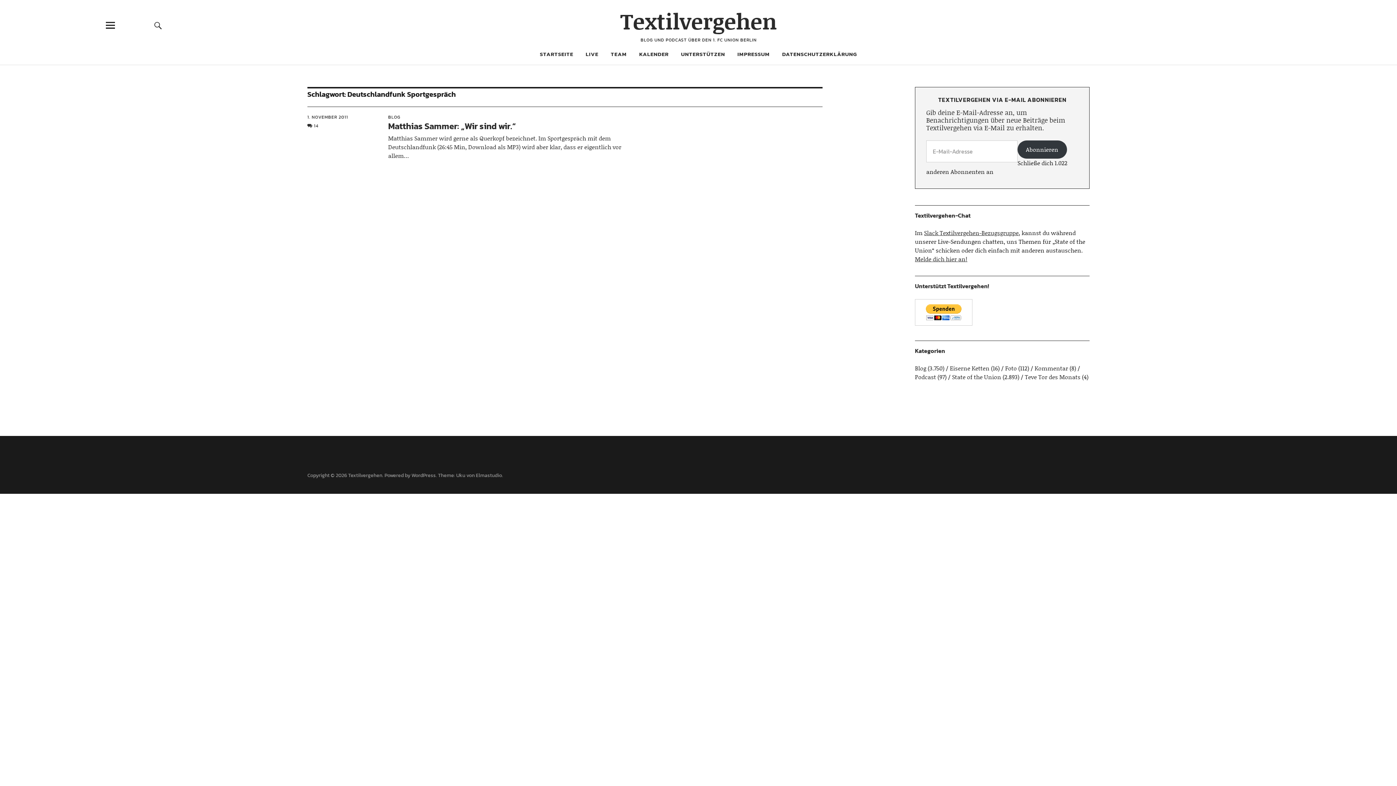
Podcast (925, 377)
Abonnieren (1042, 149)
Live (592, 54)
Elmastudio (489, 475)
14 (316, 126)
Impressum (753, 54)
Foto (1011, 368)
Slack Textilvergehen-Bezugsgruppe (971, 233)
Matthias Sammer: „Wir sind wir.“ (452, 126)
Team (619, 54)
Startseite (556, 54)
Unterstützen (703, 54)
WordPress (423, 475)
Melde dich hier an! (941, 259)
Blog (394, 117)
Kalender (654, 54)
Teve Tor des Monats (1052, 377)
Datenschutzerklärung (819, 54)
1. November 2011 (327, 117)
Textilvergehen (698, 21)
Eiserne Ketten (970, 368)
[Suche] (158, 25)
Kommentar (1051, 368)
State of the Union (976, 377)
